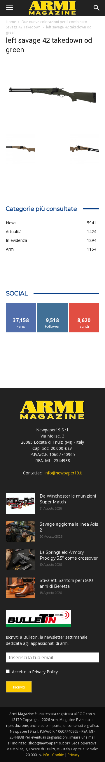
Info (46, 754)
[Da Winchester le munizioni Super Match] (20, 503)
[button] (9, 8)
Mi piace (21, 305)
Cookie (58, 754)
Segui (53, 305)
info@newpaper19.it (63, 473)
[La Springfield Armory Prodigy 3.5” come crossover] (20, 559)
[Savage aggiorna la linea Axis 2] (20, 531)
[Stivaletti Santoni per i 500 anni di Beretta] (20, 588)
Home (11, 21)
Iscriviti (84, 305)
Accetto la (21, 671)
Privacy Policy (45, 671)
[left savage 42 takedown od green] (52, 128)
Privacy (73, 754)
